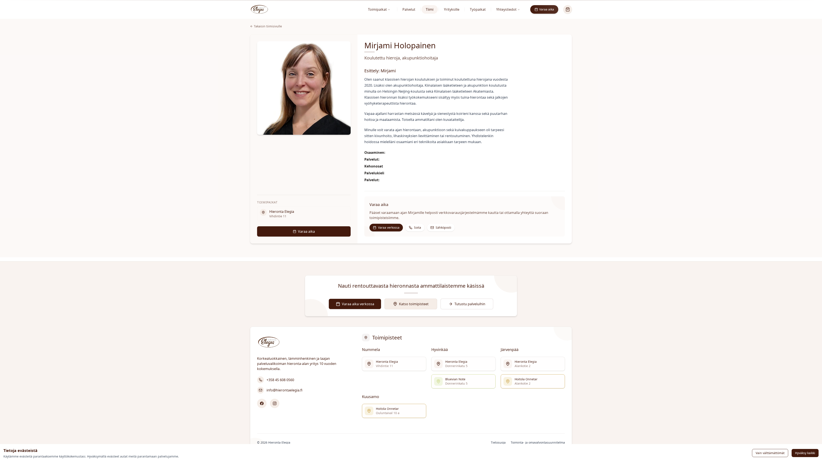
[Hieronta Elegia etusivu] (259, 9)
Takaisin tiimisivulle (268, 26)
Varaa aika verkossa (358, 304)
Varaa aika (546, 9)
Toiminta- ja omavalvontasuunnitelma (538, 442)
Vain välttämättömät (770, 453)
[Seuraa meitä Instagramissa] (274, 403)
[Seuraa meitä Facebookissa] (262, 403)
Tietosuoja (498, 442)
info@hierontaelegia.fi (284, 390)
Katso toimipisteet (414, 304)
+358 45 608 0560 (280, 380)
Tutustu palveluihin (469, 304)
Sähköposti (443, 227)
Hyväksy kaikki (805, 453)
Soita (417, 227)
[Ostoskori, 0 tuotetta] (567, 9)
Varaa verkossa (388, 227)
